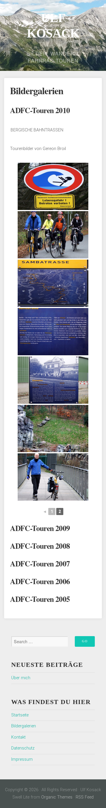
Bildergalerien (23, 726)
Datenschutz (22, 748)
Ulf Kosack (53, 25)
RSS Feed (85, 797)
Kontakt (18, 737)
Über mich (20, 677)
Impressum (22, 759)
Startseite (20, 715)
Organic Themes (56, 797)
